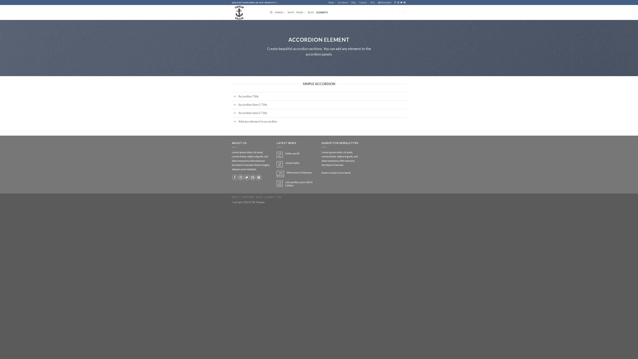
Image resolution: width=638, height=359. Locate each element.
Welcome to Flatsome (299, 172)
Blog (353, 2)
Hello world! (292, 153)
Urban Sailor (292, 162)
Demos (279, 12)
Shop (291, 12)
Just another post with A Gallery (299, 183)
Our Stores (343, 2)
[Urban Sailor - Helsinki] (248, 12)
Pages (299, 12)
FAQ (372, 2)
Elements (322, 12)
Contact (363, 2)
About (331, 2)
